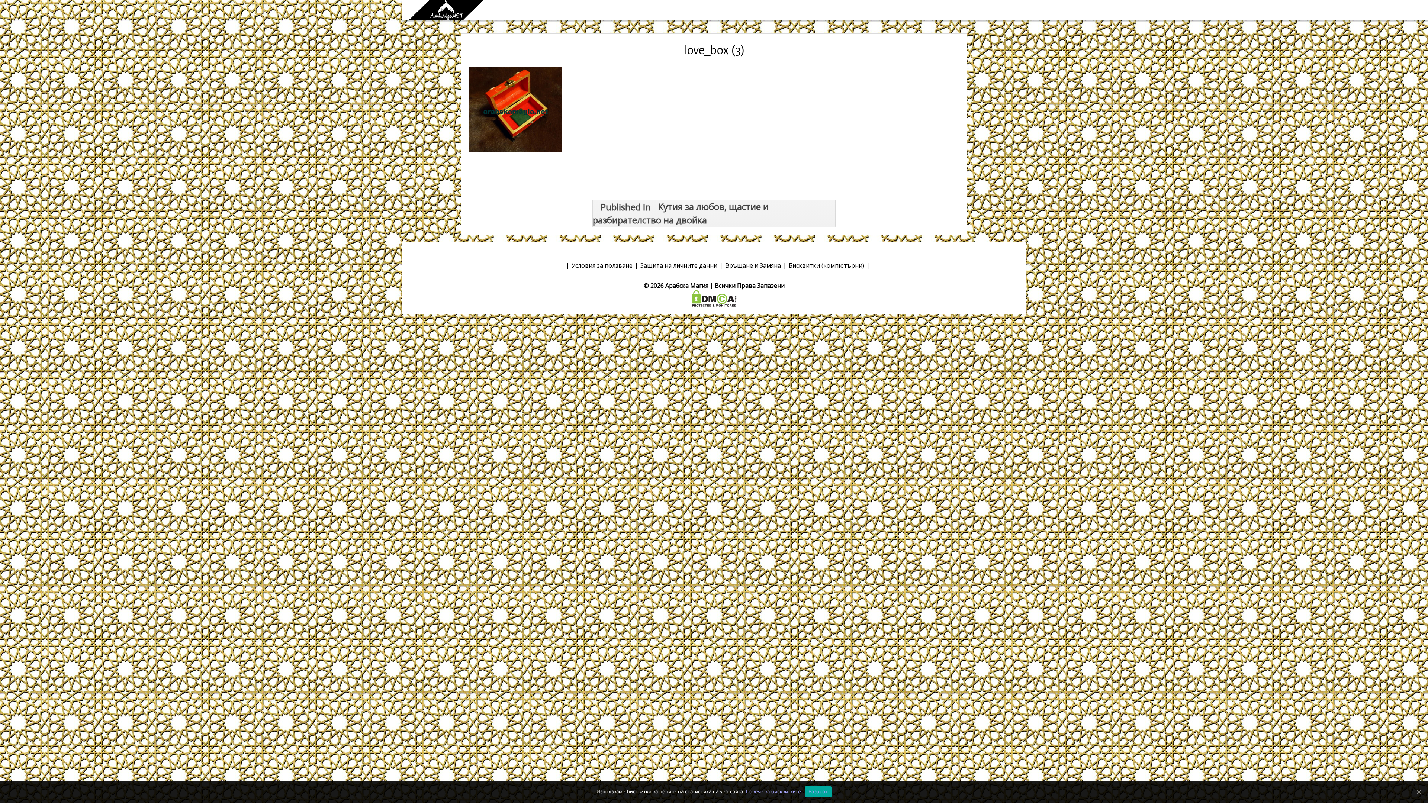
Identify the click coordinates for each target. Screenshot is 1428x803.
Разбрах (818, 791)
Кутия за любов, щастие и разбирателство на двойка (681, 213)
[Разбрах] (1418, 792)
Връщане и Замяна (753, 265)
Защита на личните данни (678, 265)
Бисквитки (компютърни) (826, 265)
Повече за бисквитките (773, 791)
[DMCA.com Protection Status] (714, 298)
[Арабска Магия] (446, 10)
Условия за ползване (602, 265)
